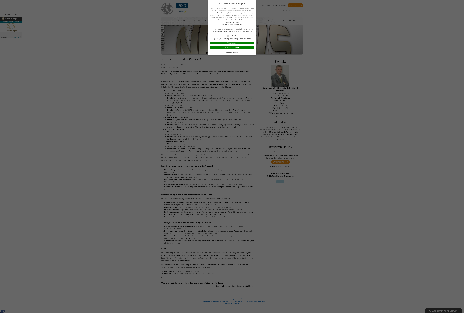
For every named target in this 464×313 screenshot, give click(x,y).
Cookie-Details (229, 52)
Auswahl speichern (232, 47)
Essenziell (233, 35)
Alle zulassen (232, 43)
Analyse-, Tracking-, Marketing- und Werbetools (233, 39)
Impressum (236, 52)
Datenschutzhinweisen (232, 22)
